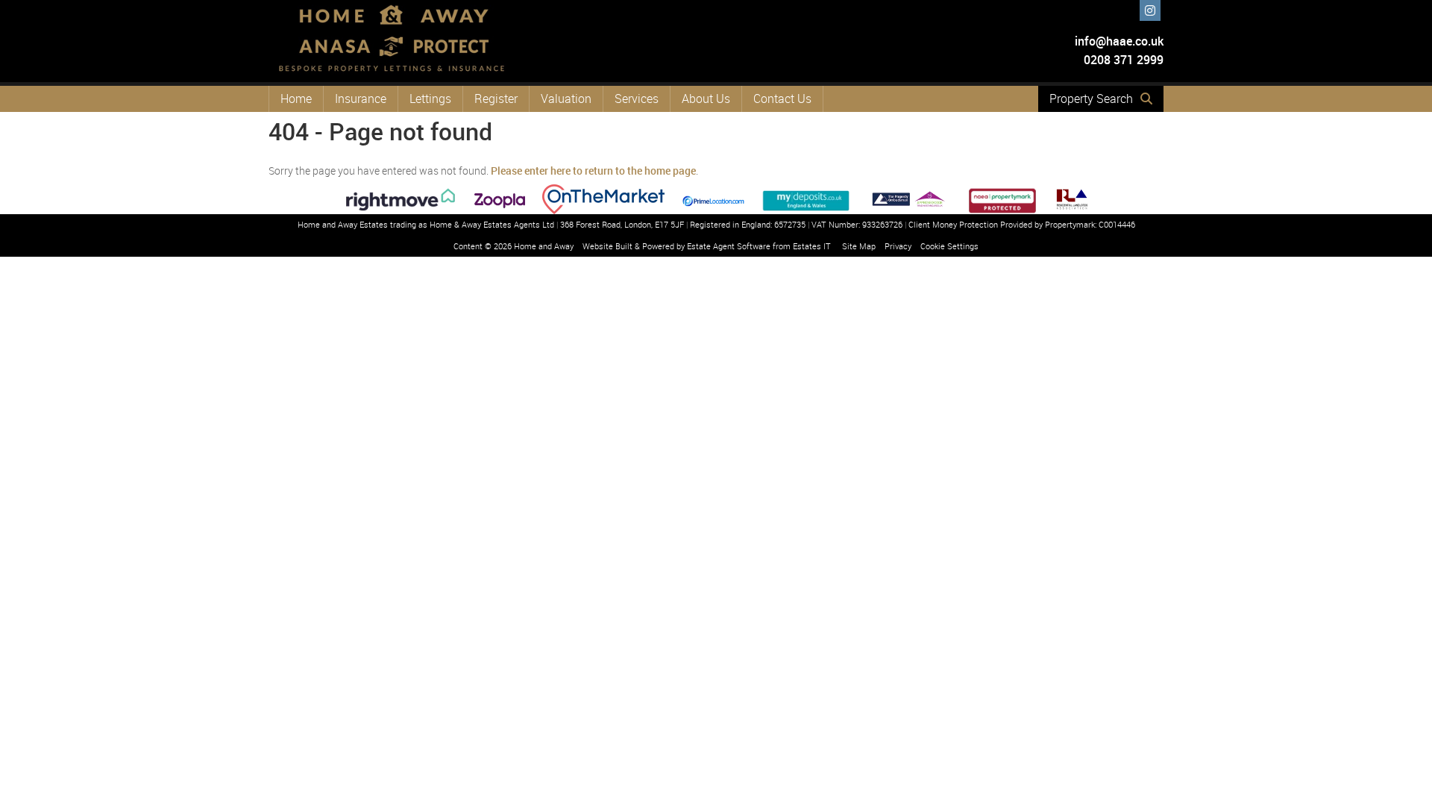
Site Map (859, 246)
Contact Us (782, 98)
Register (496, 98)
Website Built (607, 246)
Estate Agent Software (728, 246)
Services (637, 98)
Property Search (1091, 98)
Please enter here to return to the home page (593, 170)
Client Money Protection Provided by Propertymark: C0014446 (1021, 224)
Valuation (566, 98)
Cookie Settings (949, 246)
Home (296, 98)
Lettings (430, 98)
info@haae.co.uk (1119, 41)
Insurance (360, 98)
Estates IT (812, 246)
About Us (706, 98)
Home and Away (544, 246)
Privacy (898, 246)
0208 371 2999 (1122, 59)
